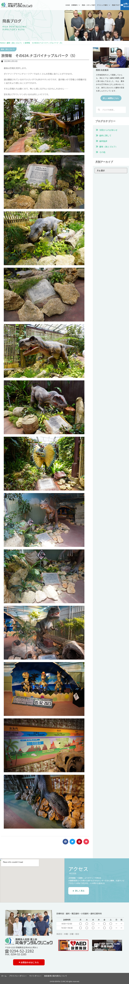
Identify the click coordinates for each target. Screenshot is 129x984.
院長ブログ (12, 21)
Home (2, 43)
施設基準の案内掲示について (55, 976)
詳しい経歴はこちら (111, 98)
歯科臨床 (103, 141)
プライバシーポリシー (18, 976)
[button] (75, 5)
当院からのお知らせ (108, 130)
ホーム (4, 976)
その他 (102, 152)
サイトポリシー (35, 976)
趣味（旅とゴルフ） (15, 43)
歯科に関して (105, 135)
